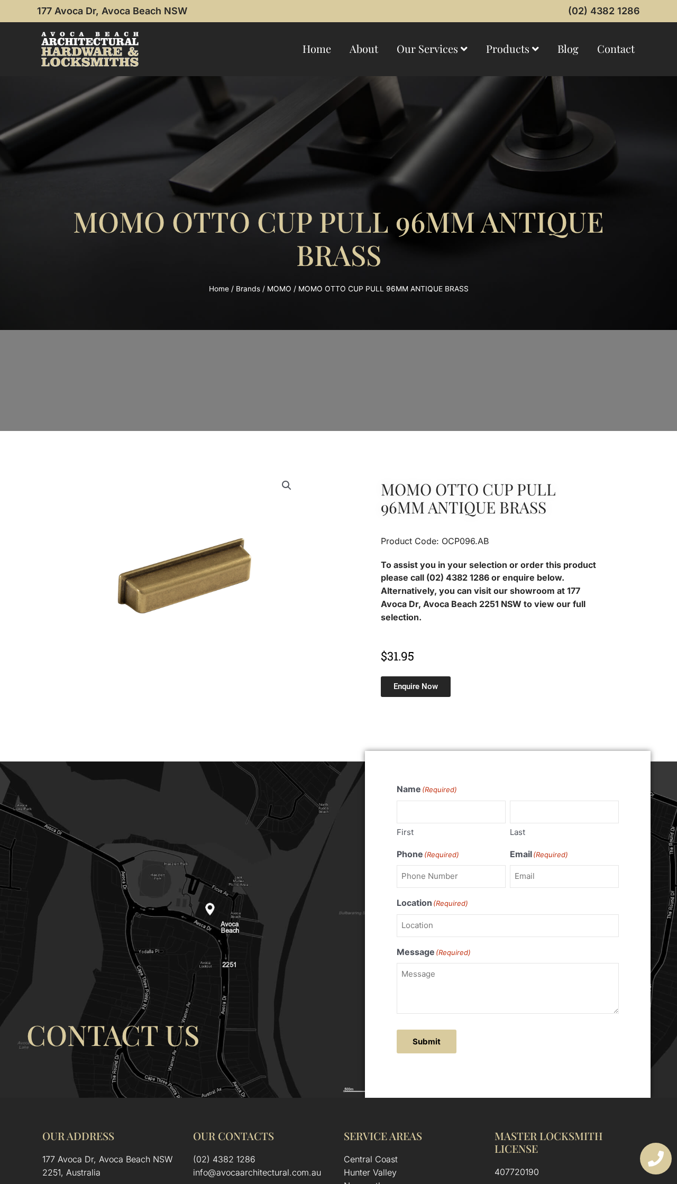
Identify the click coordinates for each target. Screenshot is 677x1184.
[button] (286, 485)
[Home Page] (90, 49)
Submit (427, 1041)
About (364, 48)
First (405, 832)
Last (517, 832)
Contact (616, 48)
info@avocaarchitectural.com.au (257, 1172)
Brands (248, 288)
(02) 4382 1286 (604, 10)
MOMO (279, 288)
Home (317, 48)
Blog (568, 48)
